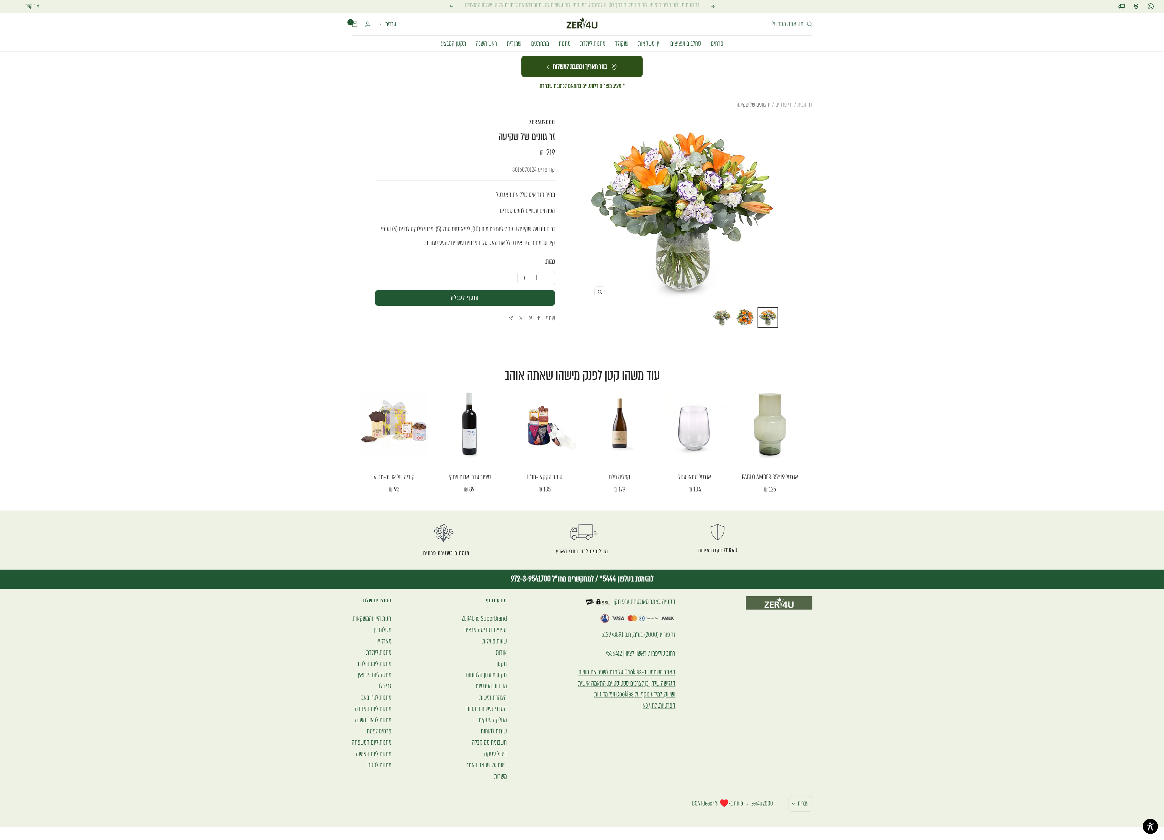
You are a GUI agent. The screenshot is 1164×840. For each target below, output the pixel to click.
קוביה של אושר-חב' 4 (394, 477)
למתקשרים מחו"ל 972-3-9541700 (552, 578)
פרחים (717, 43)
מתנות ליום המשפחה (371, 742)
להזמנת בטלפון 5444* (626, 578)
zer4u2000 (542, 122)
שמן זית (514, 43)
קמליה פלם (619, 477)
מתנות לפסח (379, 765)
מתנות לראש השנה (373, 720)
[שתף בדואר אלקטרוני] (511, 318)
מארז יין (383, 641)
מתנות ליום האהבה (373, 708)
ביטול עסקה (495, 754)
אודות (501, 652)
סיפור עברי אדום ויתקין (469, 477)
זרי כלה (384, 686)
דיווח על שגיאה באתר (486, 765)
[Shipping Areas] (1121, 6)
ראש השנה (486, 43)
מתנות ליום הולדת (374, 663)
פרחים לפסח (379, 731)
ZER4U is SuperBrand (484, 618)
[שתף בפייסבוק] (538, 318)
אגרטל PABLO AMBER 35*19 (770, 477)
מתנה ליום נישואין (374, 675)
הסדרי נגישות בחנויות (486, 708)
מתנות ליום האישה (373, 754)
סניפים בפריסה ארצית (485, 629)
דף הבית (805, 104)
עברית (390, 24)
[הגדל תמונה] (599, 291)
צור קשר (32, 6)
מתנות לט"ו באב (376, 697)
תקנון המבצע (453, 43)
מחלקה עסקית (493, 720)
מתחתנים (540, 43)
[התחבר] (367, 24)
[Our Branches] (1136, 6)
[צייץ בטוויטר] (520, 318)
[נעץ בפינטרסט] (530, 318)
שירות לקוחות (494, 731)
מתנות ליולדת (592, 43)
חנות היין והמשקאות (372, 618)
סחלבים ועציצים (685, 43)
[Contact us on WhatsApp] (1151, 6)
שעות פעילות (494, 641)
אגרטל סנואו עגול (694, 477)
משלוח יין (382, 629)
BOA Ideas (702, 803)
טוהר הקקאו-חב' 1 (544, 477)
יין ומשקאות (649, 43)
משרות (500, 776)
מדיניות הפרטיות (491, 686)
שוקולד (621, 43)
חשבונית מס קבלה (489, 742)
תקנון (502, 663)
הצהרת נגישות (493, 697)
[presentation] (465, 298)
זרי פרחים (784, 104)
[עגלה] (355, 24)
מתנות (564, 43)
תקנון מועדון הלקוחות (486, 675)
